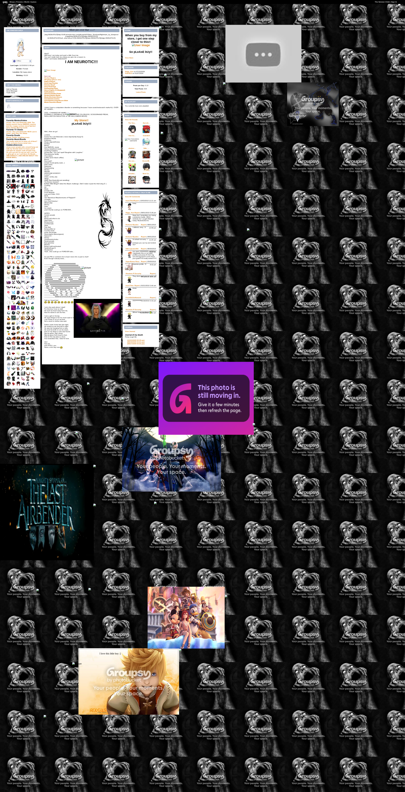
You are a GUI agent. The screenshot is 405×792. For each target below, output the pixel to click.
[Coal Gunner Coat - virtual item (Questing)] (13, 218)
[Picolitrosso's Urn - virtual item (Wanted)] (8, 259)
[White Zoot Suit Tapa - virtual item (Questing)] (13, 203)
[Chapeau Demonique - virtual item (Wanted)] (18, 234)
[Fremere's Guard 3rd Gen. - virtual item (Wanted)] (27, 330)
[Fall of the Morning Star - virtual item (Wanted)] (27, 254)
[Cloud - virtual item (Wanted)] (32, 284)
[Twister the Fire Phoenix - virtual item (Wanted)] (8, 264)
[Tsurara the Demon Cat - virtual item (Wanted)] (8, 315)
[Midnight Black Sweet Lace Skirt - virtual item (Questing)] (18, 223)
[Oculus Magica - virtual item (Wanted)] (32, 244)
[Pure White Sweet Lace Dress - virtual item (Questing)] (32, 218)
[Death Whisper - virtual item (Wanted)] (27, 269)
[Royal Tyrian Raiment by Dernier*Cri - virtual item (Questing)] (23, 304)
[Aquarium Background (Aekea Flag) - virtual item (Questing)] (8, 188)
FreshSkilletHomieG (133, 297)
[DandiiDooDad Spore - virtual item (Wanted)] (13, 370)
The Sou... (132, 123)
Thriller (14, 137)
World (26, 2)
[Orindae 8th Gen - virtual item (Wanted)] (32, 335)
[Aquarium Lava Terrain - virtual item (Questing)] (32, 213)
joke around (26, 147)
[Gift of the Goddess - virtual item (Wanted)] (13, 264)
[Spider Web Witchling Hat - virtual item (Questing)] (8, 198)
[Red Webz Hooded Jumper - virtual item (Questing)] (23, 193)
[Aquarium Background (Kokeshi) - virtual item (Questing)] (32, 188)
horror (20, 124)
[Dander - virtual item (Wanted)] (8, 365)
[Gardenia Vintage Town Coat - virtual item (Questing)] (32, 208)
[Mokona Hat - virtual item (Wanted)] (23, 335)
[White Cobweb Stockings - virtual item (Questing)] (32, 223)
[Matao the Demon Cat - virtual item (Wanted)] (18, 315)
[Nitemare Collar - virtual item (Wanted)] (23, 355)
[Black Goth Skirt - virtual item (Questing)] (32, 178)
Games (33, 2)
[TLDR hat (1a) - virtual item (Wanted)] (27, 385)
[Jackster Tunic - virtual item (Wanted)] (18, 340)
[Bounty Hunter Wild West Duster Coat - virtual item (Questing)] (32, 183)
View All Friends (131, 120)
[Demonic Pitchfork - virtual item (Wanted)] (23, 289)
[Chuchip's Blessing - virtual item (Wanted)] (32, 315)
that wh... (146, 123)
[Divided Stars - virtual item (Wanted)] (8, 279)
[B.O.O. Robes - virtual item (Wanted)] (27, 304)
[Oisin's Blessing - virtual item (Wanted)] (23, 315)
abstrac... (132, 148)
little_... (146, 148)
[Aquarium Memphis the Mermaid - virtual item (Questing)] (27, 188)
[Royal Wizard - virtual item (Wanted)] (27, 370)
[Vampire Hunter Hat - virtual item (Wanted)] (27, 284)
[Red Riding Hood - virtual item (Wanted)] (32, 340)
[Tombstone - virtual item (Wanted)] (23, 264)
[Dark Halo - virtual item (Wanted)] (23, 234)
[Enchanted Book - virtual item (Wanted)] (27, 249)
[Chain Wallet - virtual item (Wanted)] (18, 380)
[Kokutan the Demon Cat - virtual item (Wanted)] (13, 315)
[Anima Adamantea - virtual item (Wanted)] (32, 304)
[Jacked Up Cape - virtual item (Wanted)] (8, 350)
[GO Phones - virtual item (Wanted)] (8, 355)
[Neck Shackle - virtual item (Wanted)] (32, 299)
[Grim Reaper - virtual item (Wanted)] (27, 380)
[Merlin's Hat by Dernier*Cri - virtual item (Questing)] (18, 304)
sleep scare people (13, 147)
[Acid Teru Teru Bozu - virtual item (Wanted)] (13, 269)
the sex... (132, 161)
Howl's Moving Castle (19, 128)
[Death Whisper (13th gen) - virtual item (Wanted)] (13, 239)
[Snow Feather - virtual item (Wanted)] (23, 279)
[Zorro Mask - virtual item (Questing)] (13, 198)
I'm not (20, 152)
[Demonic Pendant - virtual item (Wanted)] (27, 289)
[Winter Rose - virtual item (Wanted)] (18, 279)
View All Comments (132, 197)
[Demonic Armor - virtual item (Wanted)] (18, 294)
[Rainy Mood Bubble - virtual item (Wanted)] (8, 380)
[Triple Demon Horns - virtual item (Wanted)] (18, 289)
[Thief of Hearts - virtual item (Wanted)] (13, 385)
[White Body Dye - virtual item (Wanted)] (23, 244)
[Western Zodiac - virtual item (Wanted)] (18, 259)
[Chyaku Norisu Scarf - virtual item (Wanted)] (23, 340)
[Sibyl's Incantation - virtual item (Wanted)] (32, 259)
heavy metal (23, 143)
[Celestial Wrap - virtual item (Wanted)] (32, 274)
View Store (129, 58)
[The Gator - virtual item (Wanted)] (23, 269)
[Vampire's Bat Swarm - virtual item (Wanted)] (23, 370)
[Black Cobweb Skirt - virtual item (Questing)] (18, 178)
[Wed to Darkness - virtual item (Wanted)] (13, 335)
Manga (8, 137)
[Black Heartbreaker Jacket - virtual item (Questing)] (23, 218)
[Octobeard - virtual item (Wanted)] (8, 360)
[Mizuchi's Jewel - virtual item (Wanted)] (27, 325)
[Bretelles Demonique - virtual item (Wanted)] (13, 350)
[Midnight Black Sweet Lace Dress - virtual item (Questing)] (8, 223)
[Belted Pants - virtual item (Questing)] (13, 208)
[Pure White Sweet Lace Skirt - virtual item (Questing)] (13, 223)
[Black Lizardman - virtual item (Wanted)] (27, 309)
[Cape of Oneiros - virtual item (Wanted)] (23, 345)
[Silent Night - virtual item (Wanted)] (8, 244)
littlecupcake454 (132, 249)
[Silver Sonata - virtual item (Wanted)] (23, 375)
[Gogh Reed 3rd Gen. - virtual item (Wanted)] (8, 335)
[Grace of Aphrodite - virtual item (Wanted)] (23, 330)
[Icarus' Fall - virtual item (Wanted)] (27, 375)
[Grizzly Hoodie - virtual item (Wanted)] (32, 228)
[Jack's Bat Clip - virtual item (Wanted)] (27, 365)
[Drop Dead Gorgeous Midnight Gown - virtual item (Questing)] (18, 173)
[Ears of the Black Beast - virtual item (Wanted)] (23, 309)
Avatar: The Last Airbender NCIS (18, 132)
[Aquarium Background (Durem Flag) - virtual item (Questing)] (13, 188)
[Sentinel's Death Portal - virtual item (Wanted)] (13, 309)
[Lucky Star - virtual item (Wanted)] (18, 355)
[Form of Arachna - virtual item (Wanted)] (18, 350)
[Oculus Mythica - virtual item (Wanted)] (8, 249)
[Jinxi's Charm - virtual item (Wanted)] (32, 375)
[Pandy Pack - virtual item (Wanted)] (8, 234)
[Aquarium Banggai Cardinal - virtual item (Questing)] (18, 188)
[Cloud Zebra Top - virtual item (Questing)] (8, 193)
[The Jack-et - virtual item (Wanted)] (18, 345)
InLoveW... (146, 161)
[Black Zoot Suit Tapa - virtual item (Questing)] (32, 198)
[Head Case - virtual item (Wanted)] (32, 269)
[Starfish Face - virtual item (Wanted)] (27, 355)
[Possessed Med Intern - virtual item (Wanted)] (13, 299)
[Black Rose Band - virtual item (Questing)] (13, 173)
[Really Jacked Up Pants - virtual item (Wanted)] (27, 350)
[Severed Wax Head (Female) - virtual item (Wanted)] (8, 239)
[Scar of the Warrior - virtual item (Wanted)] (8, 304)
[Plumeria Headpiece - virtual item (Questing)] (13, 304)
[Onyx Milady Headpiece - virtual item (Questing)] (8, 330)
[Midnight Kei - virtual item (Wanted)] (32, 345)
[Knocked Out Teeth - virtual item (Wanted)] (32, 355)
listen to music (24, 149)
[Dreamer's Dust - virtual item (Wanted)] (32, 249)
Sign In (394, 2)
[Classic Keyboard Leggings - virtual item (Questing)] (13, 228)
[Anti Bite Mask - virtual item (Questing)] (18, 203)
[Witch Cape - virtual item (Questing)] (13, 183)
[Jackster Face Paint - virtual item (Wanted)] (27, 234)
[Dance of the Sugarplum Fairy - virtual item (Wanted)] (18, 309)
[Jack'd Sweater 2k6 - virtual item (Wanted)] (27, 345)
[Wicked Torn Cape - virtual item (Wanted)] (23, 385)
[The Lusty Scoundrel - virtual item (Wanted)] (18, 370)
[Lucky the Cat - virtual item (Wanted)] (27, 259)
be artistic (17, 150)
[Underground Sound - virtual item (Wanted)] (13, 375)
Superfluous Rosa (132, 261)
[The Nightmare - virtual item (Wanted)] (32, 320)
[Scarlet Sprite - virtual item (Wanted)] (8, 294)
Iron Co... (132, 135)
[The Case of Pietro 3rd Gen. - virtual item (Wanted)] (13, 325)
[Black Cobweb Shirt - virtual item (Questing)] (18, 299)
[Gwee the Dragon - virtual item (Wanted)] (27, 274)
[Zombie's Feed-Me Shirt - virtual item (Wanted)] (13, 345)
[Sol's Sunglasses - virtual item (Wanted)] (13, 360)
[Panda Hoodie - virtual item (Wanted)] (8, 340)
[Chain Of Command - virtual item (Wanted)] (13, 284)
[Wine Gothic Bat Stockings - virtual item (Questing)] (27, 223)
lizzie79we (130, 200)
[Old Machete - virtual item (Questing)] (8, 228)
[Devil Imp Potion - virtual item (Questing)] (13, 234)
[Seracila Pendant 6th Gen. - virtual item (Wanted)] (18, 325)
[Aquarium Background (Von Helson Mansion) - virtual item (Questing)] (23, 213)
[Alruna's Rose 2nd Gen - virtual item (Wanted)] (32, 239)
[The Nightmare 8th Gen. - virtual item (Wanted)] (27, 320)
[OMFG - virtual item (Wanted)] (23, 228)
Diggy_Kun (129, 71)
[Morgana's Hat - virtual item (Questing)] (8, 203)
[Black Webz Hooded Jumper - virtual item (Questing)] (13, 193)
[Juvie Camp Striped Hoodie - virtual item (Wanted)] (27, 340)
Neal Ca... (146, 173)
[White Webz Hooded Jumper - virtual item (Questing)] (18, 193)
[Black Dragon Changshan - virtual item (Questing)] (18, 330)
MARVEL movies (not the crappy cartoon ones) (21, 125)
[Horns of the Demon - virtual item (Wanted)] (13, 289)
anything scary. (24, 137)
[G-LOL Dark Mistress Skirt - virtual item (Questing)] (23, 173)
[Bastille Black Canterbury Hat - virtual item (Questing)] (23, 299)
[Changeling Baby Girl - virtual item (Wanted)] (23, 380)
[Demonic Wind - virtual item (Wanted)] (13, 249)
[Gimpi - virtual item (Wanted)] (23, 259)
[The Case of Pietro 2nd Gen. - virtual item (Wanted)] (8, 325)
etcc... (30, 143)
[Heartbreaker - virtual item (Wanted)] (23, 254)
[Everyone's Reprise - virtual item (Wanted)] (23, 360)
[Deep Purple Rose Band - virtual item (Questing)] (8, 173)
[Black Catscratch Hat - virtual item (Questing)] (18, 208)
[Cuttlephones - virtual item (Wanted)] (13, 365)
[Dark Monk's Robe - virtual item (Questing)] (27, 183)
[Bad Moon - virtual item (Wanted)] (23, 325)
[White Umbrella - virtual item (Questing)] (8, 299)
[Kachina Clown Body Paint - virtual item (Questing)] (8, 183)
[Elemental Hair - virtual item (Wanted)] (23, 249)
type (11, 150)
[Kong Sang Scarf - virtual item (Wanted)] (32, 289)
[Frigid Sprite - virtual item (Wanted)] (13, 294)
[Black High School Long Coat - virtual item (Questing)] (8, 213)
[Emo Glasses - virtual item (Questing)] (8, 208)
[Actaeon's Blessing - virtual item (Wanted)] (27, 315)
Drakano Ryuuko (132, 225)
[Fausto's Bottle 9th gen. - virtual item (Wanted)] (27, 299)
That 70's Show (21, 133)
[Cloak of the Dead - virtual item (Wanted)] (18, 274)
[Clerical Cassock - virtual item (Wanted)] (13, 380)
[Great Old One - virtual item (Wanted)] (18, 239)
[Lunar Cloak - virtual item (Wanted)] (18, 249)
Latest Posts (141, 92)
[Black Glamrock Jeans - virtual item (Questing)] (8, 178)
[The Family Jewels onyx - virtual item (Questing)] (27, 228)
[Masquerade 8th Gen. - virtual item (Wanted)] (23, 320)
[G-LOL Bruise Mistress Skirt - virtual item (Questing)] (27, 173)
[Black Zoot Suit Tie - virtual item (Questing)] (27, 203)
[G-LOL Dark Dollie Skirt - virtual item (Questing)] (13, 178)
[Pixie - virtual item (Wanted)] (27, 279)
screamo (14, 143)
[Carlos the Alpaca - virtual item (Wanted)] (13, 279)
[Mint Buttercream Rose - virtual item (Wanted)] (18, 335)
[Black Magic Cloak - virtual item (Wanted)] (18, 375)
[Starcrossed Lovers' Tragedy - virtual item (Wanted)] (27, 335)
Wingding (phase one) (52, 79)
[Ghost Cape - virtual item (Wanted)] (8, 345)
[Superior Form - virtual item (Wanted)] (23, 274)
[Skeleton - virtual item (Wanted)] (8, 274)
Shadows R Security (133, 273)
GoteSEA (128, 73)
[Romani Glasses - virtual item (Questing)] (27, 208)
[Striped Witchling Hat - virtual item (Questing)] (18, 183)
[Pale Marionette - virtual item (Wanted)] (27, 244)
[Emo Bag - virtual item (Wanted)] (32, 350)
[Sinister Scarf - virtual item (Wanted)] (13, 254)
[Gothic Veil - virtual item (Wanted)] (32, 279)
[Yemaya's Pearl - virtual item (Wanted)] (32, 330)
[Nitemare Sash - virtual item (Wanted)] (18, 244)
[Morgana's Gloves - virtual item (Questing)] (23, 203)
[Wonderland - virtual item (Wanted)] (8, 284)
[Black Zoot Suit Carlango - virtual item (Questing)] (23, 198)
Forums (19, 2)
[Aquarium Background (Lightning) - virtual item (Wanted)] (18, 213)
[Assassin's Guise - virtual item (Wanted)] (18, 218)
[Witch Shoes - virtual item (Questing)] (18, 198)
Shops (12, 2)
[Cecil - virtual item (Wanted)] (8, 370)
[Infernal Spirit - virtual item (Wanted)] (13, 244)
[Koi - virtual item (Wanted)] (32, 370)
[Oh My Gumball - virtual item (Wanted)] (27, 193)
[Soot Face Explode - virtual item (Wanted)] (8, 269)
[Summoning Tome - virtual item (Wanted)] (8, 254)
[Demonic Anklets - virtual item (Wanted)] (8, 289)
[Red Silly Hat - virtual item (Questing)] (32, 203)
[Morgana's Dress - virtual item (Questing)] (23, 183)
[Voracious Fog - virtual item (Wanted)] (32, 254)
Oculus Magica (50, 78)
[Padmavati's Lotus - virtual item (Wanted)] (32, 294)
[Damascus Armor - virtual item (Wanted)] (27, 294)
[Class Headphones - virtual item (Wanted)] (18, 228)
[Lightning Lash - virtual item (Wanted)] (18, 254)
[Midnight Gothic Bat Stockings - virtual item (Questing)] (23, 223)
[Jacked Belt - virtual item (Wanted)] (23, 350)
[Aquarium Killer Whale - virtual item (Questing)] (23, 188)
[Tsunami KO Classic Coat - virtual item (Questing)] (8, 218)
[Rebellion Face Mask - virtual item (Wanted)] (13, 355)
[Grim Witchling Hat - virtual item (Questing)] (32, 193)
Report (136, 200)
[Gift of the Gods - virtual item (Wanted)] (18, 269)
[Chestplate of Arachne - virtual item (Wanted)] (23, 284)
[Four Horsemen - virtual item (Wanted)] (32, 365)
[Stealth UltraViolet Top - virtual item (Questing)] (27, 178)
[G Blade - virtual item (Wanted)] (18, 320)
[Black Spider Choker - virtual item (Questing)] (32, 173)
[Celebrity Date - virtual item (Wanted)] (32, 234)
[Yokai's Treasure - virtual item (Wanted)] (18, 365)
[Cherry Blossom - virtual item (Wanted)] (23, 294)
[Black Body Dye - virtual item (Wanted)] (32, 360)
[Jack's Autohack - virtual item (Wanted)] (18, 360)
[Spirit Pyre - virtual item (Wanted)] (32, 325)
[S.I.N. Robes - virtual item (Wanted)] (8, 309)
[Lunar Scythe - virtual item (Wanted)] (32, 264)
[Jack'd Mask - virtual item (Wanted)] (23, 365)
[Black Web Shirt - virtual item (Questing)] (23, 178)
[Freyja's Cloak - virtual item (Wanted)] (13, 340)
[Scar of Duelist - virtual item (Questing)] (13, 213)
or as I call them (21, 154)
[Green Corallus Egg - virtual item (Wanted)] (32, 309)
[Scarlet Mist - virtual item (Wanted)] (18, 385)
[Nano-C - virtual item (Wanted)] (27, 360)
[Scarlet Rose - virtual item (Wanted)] (32, 380)
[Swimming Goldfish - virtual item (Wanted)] (8, 375)
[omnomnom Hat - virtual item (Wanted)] (13, 274)
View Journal (130, 331)
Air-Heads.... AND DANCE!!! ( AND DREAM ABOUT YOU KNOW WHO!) (22, 155)
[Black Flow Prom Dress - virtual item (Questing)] (23, 208)
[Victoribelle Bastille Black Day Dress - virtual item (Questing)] (13, 330)
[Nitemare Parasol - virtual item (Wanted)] (27, 264)
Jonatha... (132, 173)
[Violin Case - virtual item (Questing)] (27, 198)
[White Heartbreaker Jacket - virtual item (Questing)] (27, 218)
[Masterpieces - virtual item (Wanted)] (23, 239)
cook (23, 150)
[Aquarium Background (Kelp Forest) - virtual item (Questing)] (27, 213)
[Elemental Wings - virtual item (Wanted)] (13, 259)
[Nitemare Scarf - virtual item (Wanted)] (18, 284)
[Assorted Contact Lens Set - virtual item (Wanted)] (27, 239)
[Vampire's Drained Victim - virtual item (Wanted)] (8, 385)
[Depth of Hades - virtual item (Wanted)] (18, 264)
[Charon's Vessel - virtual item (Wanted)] (13, 320)
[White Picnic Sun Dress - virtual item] (8, 108)
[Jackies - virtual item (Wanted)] (8, 320)
